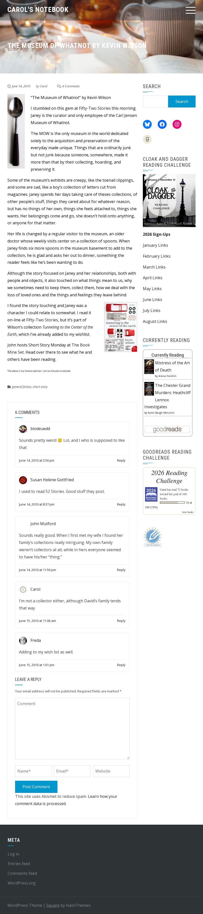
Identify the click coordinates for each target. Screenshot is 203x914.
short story (40, 386)
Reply (121, 460)
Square (52, 905)
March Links (154, 267)
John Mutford (43, 524)
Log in (13, 854)
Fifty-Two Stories (95, 108)
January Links (155, 245)
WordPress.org (22, 883)
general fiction (21, 386)
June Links (152, 299)
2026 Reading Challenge (169, 476)
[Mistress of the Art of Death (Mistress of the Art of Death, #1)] (149, 366)
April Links (152, 277)
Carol (43, 86)
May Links (152, 288)
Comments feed (22, 873)
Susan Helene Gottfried (52, 479)
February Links (157, 256)
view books (187, 512)
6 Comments (71, 86)
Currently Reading (168, 355)
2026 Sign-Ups (156, 234)
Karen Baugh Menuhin (161, 412)
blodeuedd (40, 428)
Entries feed (19, 863)
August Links (155, 321)
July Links (151, 310)
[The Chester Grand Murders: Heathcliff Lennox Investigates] (149, 388)
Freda (35, 640)
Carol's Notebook (38, 9)
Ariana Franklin (167, 376)
